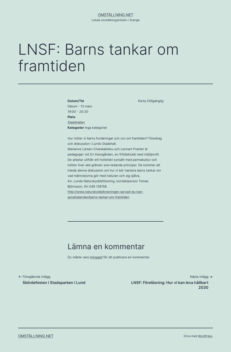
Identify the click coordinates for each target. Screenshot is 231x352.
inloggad (96, 257)
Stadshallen (76, 122)
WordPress (205, 336)
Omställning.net (115, 15)
